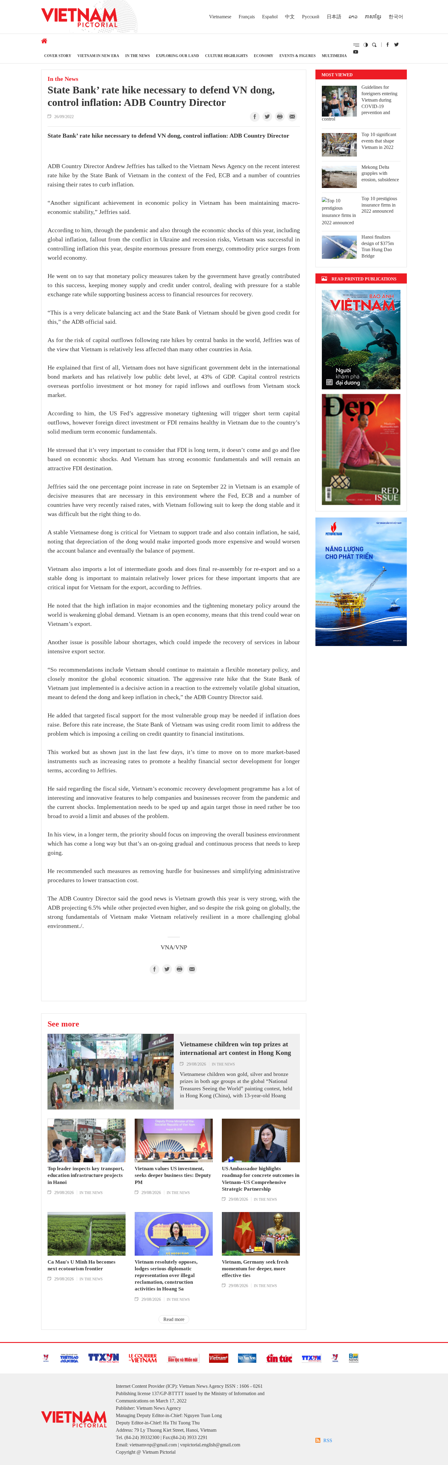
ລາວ (353, 17)
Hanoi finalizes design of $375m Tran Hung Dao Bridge (377, 246)
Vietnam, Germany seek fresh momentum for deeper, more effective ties (255, 1268)
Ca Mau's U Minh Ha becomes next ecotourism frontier (82, 1265)
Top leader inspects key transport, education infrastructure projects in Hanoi (86, 1175)
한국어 (396, 17)
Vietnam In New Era (98, 55)
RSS (327, 1440)
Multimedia (334, 55)
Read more (173, 1319)
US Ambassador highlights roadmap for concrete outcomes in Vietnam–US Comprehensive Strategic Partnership (260, 1179)
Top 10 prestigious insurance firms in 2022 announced (379, 205)
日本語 (334, 17)
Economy (263, 55)
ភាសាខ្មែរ (373, 17)
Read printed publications (364, 278)
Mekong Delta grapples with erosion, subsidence (380, 173)
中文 (290, 17)
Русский (310, 17)
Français (247, 17)
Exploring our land (177, 55)
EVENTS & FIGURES (297, 55)
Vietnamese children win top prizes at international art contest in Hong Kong (235, 1048)
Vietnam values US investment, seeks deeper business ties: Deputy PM (173, 1175)
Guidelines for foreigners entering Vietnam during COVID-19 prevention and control (359, 103)
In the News (137, 55)
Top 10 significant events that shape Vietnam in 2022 (378, 141)
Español (270, 17)
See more (63, 1024)
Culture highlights (226, 55)
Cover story (57, 55)
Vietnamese (220, 17)
